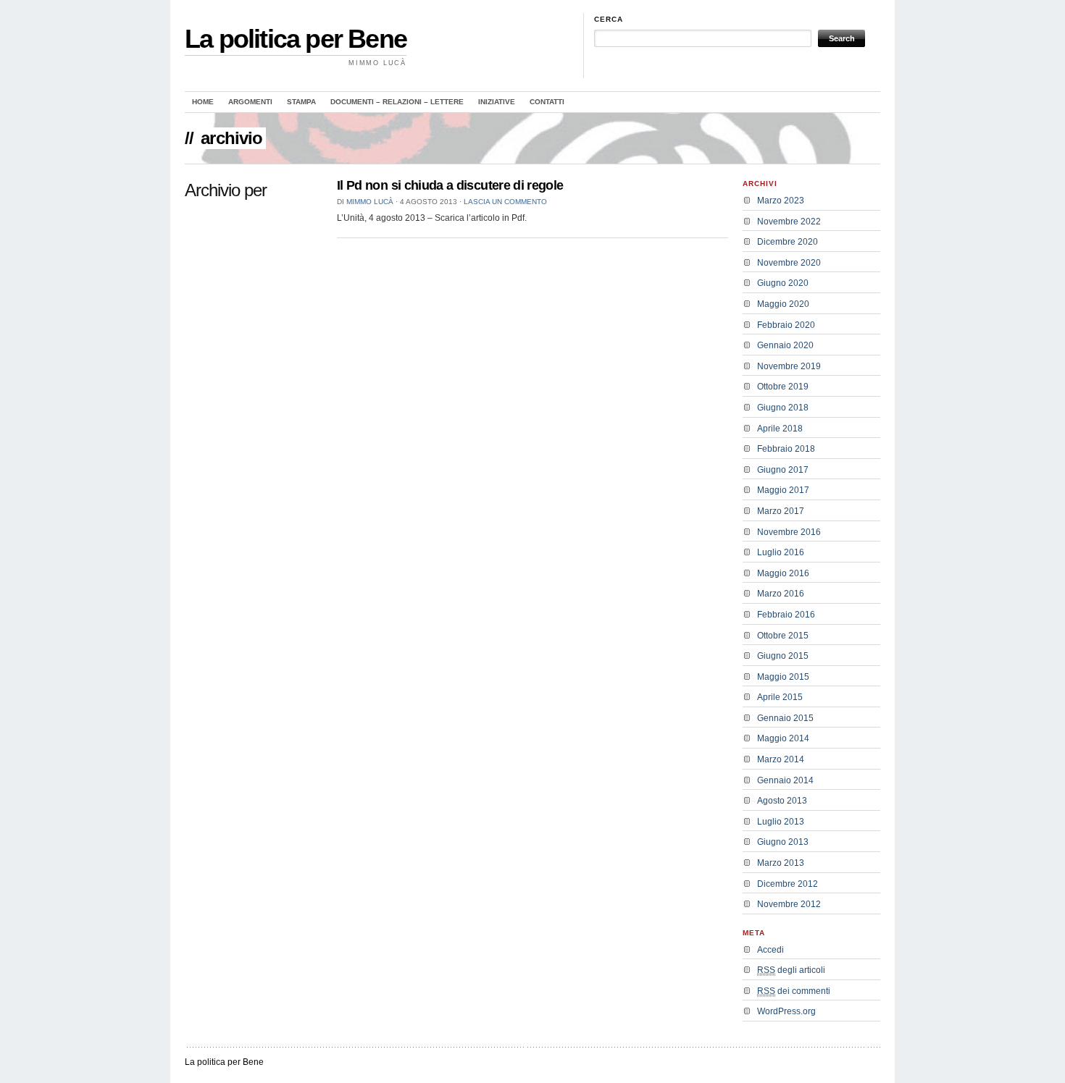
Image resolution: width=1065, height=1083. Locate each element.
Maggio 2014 (783, 738)
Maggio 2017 (783, 490)
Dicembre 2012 (787, 884)
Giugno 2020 (783, 283)
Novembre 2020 (789, 263)
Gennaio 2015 (785, 718)
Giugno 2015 (783, 656)
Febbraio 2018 (786, 449)
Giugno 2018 (783, 408)
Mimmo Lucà (369, 202)
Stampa (301, 102)
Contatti (547, 102)
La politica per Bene (295, 39)
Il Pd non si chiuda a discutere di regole (450, 185)
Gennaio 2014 (785, 780)
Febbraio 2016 (786, 615)
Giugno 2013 (783, 842)
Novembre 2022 (789, 221)
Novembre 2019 (789, 366)
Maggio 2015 (783, 677)
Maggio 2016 (783, 573)
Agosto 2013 (782, 801)
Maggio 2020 (783, 304)
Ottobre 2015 (783, 636)
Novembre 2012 (789, 904)
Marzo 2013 (780, 863)
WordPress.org (786, 1011)
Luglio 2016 (780, 552)
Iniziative (496, 102)
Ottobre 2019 (783, 387)
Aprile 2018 (780, 428)
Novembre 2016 (789, 532)
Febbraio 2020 (786, 325)
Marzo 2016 (780, 594)
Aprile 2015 (780, 697)
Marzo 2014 (780, 759)
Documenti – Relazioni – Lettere (397, 102)
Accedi (770, 950)
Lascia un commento (505, 202)
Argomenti (250, 102)
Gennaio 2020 (785, 345)
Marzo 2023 (780, 200)
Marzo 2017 (780, 511)
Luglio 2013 (780, 822)
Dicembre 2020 (787, 242)
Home (203, 102)
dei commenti (793, 991)
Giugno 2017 (783, 470)
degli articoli (791, 970)
